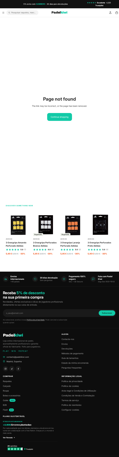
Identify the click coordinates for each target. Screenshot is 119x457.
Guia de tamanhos (70, 358)
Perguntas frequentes (72, 368)
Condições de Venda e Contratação (78, 395)
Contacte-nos (68, 339)
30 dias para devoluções (57, 4)
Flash (8, 410)
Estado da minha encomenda (75, 363)
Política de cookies (70, 386)
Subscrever (107, 313)
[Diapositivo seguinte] (55, 225)
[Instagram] (5, 368)
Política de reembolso (71, 405)
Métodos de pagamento (72, 353)
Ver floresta (8, 438)
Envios (65, 344)
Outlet (9, 400)
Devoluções (67, 348)
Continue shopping (59, 117)
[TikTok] (12, 368)
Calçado (7, 386)
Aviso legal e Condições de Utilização (79, 391)
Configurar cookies (70, 410)
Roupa (6, 391)
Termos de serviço (70, 400)
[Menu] (3, 12)
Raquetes (7, 381)
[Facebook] (18, 368)
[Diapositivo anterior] (36, 225)
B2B (5, 405)
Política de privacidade (36, 320)
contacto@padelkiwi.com (18, 357)
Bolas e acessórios (11, 395)
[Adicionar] (26, 233)
